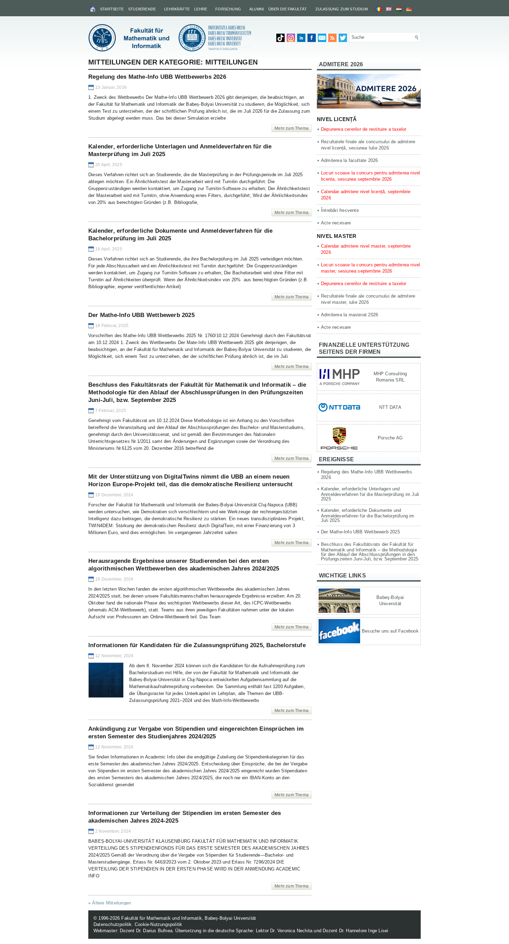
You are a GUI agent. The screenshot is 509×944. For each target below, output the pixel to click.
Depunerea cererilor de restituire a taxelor (364, 129)
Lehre (200, 9)
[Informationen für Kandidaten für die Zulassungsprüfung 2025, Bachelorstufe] (106, 696)
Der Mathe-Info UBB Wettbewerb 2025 (141, 315)
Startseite (112, 9)
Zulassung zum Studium (341, 9)
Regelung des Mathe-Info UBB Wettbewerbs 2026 (157, 77)
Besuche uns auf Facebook (390, 631)
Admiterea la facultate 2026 (349, 160)
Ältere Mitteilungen (109, 903)
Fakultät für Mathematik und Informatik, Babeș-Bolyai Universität (188, 918)
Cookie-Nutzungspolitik (158, 924)
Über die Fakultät (287, 9)
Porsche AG (390, 437)
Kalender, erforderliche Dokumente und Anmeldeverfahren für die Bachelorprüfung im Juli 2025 (367, 515)
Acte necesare (336, 222)
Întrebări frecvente (340, 210)
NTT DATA (390, 407)
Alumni (256, 9)
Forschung (228, 9)
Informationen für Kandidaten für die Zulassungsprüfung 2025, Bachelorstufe (197, 645)
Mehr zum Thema (292, 128)
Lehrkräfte (177, 9)
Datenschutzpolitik (112, 924)
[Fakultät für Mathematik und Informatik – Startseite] (93, 8)
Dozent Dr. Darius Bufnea (146, 930)
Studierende (142, 9)
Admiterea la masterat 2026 (349, 314)
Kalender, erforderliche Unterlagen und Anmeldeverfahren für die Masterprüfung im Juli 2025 (370, 493)
